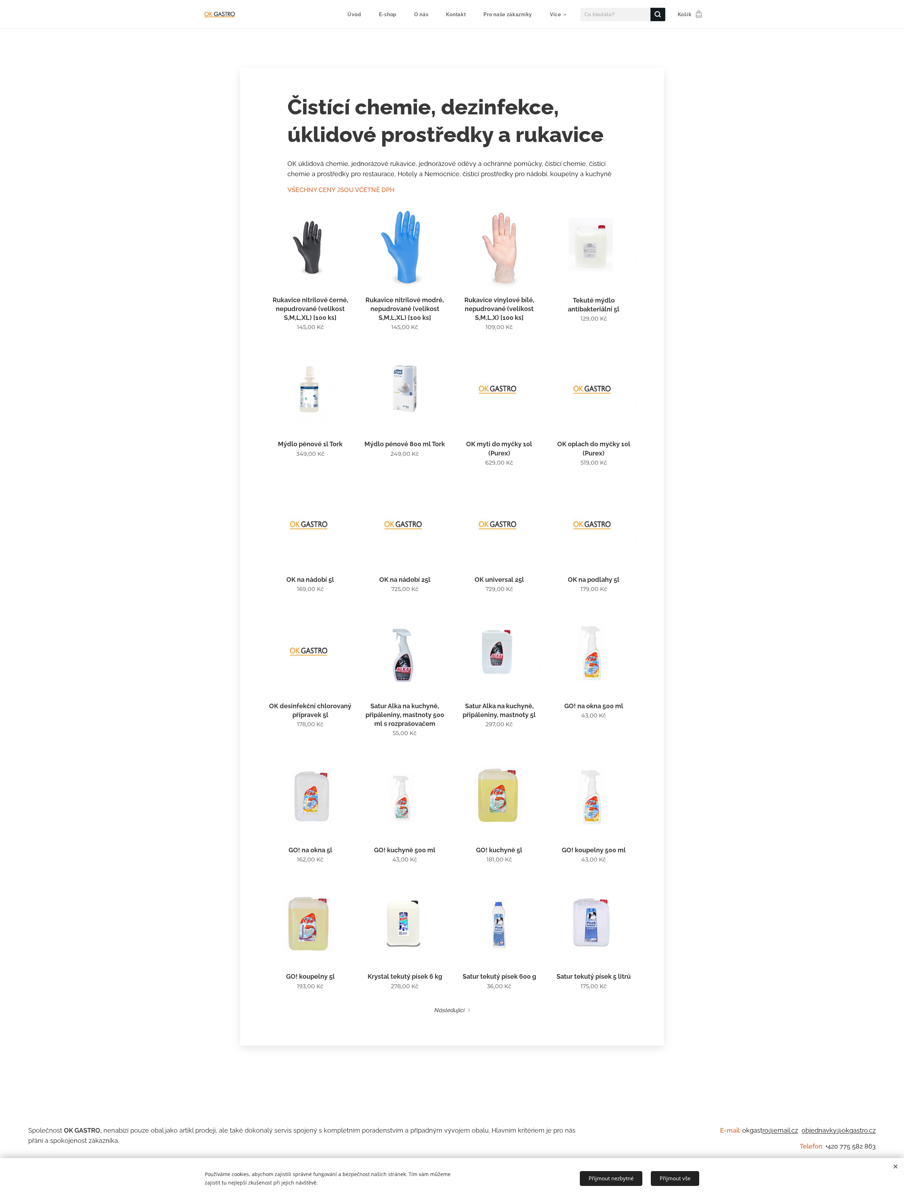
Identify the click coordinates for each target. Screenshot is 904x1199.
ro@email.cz (780, 1130)
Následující (449, 1010)
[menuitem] (358, 14)
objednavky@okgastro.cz (839, 1130)
